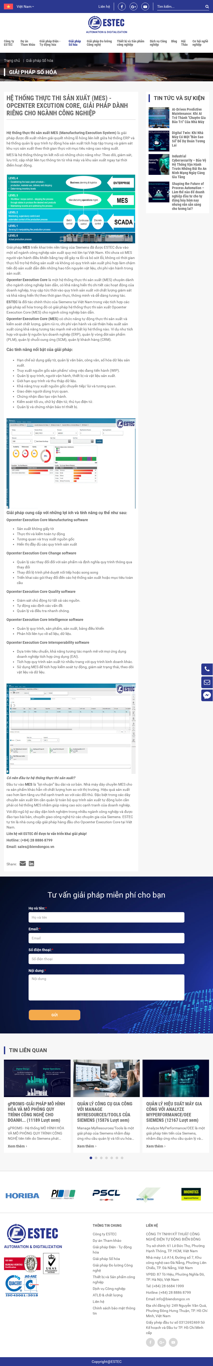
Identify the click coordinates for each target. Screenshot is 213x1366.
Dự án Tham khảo (28, 43)
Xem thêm (16, 1146)
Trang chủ (12, 60)
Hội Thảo (184, 43)
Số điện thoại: (40, 950)
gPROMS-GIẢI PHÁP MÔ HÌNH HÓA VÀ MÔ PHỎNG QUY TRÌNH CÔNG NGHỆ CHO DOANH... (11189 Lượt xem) (36, 1112)
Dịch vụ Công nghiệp (158, 43)
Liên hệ (104, 6)
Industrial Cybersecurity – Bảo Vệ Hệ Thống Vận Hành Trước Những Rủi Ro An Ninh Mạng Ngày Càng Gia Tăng (189, 166)
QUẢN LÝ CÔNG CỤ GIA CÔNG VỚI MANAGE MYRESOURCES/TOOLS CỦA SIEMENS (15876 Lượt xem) (104, 1112)
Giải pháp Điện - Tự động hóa (50, 43)
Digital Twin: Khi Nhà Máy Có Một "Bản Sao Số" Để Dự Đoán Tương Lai (188, 139)
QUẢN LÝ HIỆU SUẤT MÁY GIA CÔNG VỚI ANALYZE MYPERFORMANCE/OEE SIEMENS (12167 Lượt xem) (174, 1112)
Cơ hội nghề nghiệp (200, 43)
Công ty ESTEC (9, 43)
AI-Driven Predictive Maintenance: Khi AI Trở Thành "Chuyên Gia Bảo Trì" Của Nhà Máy (189, 115)
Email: (34, 929)
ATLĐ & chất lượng (108, 1295)
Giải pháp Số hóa (75, 43)
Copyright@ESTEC (107, 1362)
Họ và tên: (37, 908)
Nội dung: (36, 971)
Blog (174, 41)
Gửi (54, 1015)
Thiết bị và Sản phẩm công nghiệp (130, 43)
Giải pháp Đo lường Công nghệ (99, 43)
